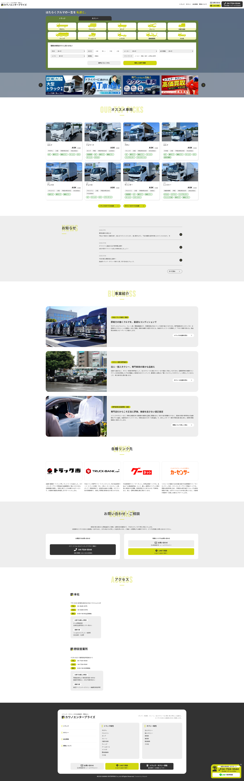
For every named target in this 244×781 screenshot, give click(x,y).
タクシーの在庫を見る (180, 380)
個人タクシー (149, 733)
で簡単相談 (227, 775)
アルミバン (105, 733)
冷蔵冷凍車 (105, 741)
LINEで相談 (216, 5)
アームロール (106, 747)
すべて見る (172, 271)
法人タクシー (149, 730)
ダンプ (104, 736)
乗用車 (147, 738)
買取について (203, 4)
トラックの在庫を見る (180, 335)
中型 (111, 51)
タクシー (188, 4)
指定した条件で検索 (140, 63)
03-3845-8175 (82, 606)
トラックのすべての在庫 (106, 206)
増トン (104, 51)
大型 (97, 51)
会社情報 (195, 4)
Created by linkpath (141, 776)
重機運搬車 (105, 752)
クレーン (104, 738)
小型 (118, 51)
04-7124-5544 (232, 4)
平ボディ (104, 730)
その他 (104, 755)
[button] (41, 85)
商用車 (147, 736)
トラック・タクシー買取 (157, 766)
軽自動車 (147, 741)
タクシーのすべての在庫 (132, 206)
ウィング (104, 744)
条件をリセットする (104, 63)
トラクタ (104, 749)
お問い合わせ (216, 2)
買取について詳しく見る (180, 425)
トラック (182, 4)
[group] (64, 85)
